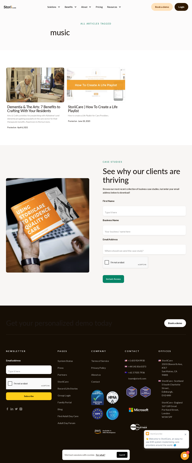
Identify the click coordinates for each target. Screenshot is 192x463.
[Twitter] (16, 409)
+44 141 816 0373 (137, 366)
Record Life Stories (68, 388)
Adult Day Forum (66, 423)
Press (61, 367)
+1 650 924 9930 (136, 360)
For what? (100, 454)
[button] (53, 7)
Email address (13, 360)
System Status (65, 360)
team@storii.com (137, 378)
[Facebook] (7, 409)
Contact (95, 381)
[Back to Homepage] (10, 7)
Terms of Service (100, 360)
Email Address (110, 239)
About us (96, 374)
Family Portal (65, 402)
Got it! (122, 454)
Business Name (111, 220)
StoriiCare (63, 381)
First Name (108, 200)
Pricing (99, 6)
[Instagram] (21, 409)
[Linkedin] (11, 409)
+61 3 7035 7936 (136, 372)
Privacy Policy (98, 367)
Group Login (64, 395)
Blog (60, 409)
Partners (62, 374)
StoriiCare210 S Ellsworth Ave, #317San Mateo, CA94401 (172, 367)
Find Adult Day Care (68, 416)
